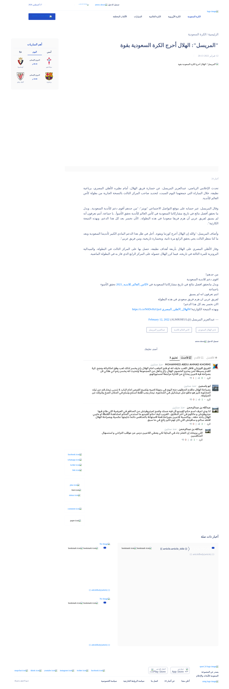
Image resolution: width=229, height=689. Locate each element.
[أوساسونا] (20, 61)
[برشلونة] (49, 76)
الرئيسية (213, 34)
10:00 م (34, 79)
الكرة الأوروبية (174, 16)
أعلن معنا (185, 681)
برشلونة (49, 82)
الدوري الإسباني (35, 60)
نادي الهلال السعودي (207, 330)
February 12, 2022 (158, 319)
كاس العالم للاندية (182, 330)
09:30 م (34, 64)
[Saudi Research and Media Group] (207, 681)
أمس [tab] (49, 52)
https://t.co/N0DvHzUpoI (146, 309)
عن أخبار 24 (169, 681)
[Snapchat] (21, 670)
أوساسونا (20, 67)
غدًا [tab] (20, 52)
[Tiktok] (36, 670)
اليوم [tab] (35, 52)
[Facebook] (75, 454)
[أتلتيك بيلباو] (20, 76)
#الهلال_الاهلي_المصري (176, 309)
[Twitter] (76, 465)
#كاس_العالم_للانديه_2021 (132, 284)
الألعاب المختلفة (120, 16)
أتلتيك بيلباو (20, 82)
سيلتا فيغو (49, 67)
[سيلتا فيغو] (49, 61)
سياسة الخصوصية (109, 681)
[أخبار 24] (42, 17)
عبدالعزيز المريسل (157, 330)
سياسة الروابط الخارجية (133, 681)
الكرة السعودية (194, 16)
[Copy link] (77, 470)
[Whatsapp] (75, 459)
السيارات (138, 16)
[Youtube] (50, 670)
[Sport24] (207, 666)
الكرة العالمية (155, 16)
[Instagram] (67, 670)
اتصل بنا (154, 681)
